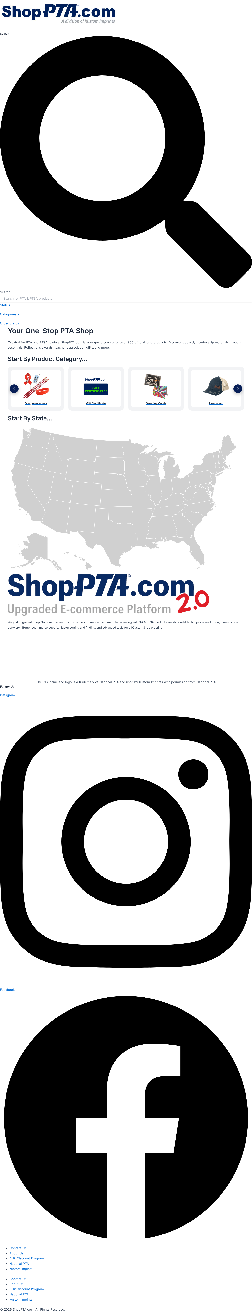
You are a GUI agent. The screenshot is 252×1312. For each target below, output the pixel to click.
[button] (14, 388)
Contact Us (17, 1248)
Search (4, 33)
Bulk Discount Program (26, 1258)
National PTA (19, 1264)
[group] (36, 389)
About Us (16, 1253)
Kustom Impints (20, 1269)
